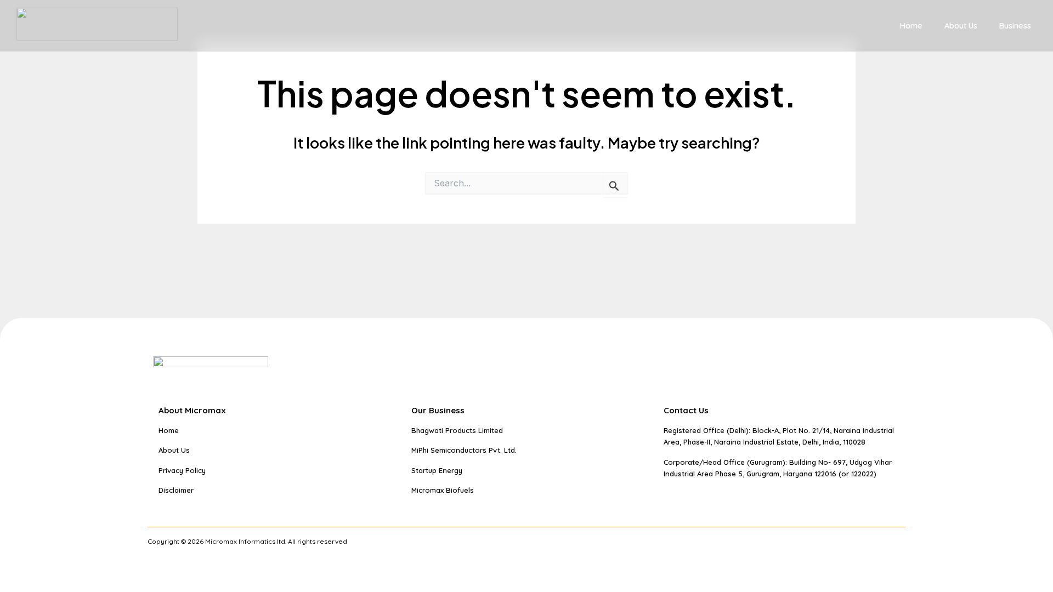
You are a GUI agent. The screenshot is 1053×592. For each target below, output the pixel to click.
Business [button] (1015, 26)
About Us (960, 26)
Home (911, 26)
